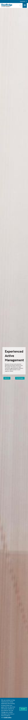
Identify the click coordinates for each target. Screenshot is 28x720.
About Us (7, 378)
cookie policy (7, 717)
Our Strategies (19, 378)
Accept (23, 708)
